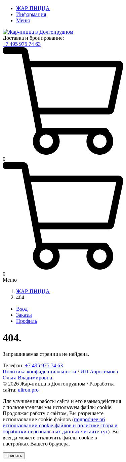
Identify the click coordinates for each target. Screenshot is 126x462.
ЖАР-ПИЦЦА (33, 8)
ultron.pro (28, 390)
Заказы (24, 315)
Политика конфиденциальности (39, 371)
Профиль (26, 321)
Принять (13, 455)
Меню (23, 20)
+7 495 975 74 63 (22, 44)
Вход (22, 309)
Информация (31, 14)
